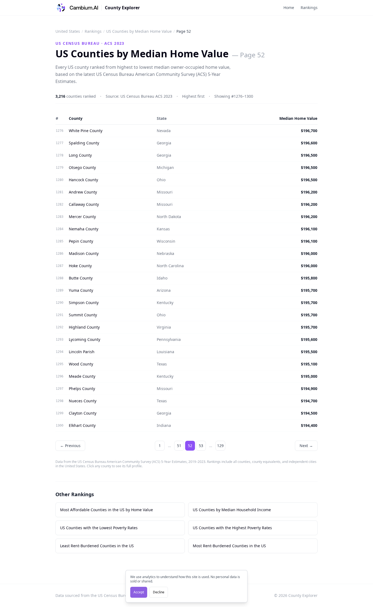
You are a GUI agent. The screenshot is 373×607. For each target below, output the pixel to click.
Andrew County (83, 192)
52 (190, 445)
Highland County (84, 327)
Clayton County (82, 413)
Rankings (309, 7)
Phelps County (82, 388)
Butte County (81, 278)
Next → (306, 445)
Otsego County (82, 167)
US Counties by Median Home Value (139, 31)
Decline (158, 592)
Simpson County (84, 302)
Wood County (81, 364)
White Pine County (85, 130)
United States (67, 31)
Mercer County (82, 216)
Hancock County (83, 179)
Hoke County (80, 265)
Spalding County (84, 142)
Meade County (82, 376)
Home (288, 7)
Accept (139, 592)
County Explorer (122, 8)
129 (220, 445)
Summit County (83, 314)
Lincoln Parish (81, 351)
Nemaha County (83, 228)
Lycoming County (84, 339)
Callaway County (84, 204)
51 (179, 445)
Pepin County (81, 241)
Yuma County (81, 290)
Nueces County (82, 400)
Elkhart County (82, 425)
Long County (80, 155)
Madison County (84, 253)
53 (201, 445)
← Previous (70, 445)
